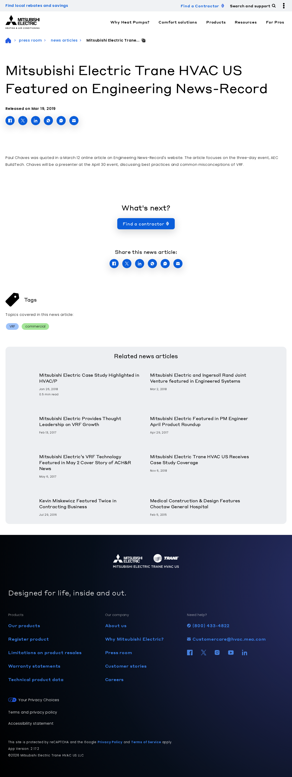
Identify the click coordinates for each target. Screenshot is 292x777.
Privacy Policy (110, 742)
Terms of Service (146, 742)
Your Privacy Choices (38, 700)
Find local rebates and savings (36, 5)
